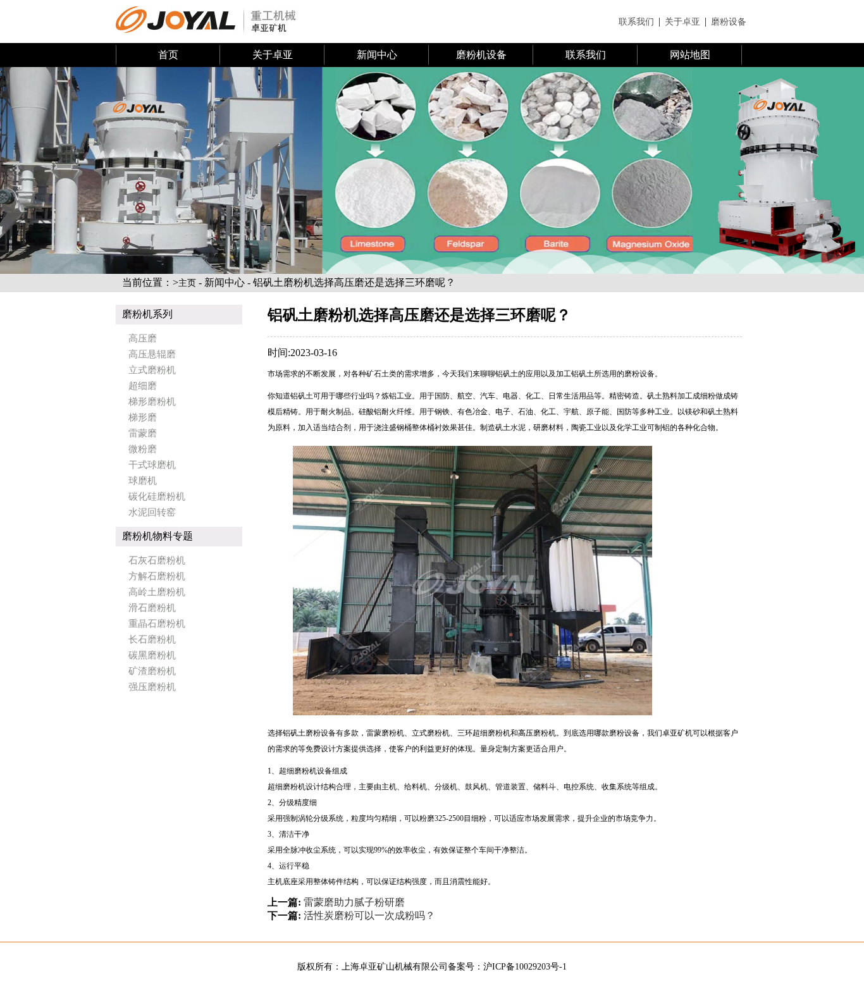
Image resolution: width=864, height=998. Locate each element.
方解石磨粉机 (156, 576)
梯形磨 (142, 417)
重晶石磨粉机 (156, 624)
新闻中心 (377, 54)
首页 (168, 54)
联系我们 (636, 22)
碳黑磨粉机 (152, 655)
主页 (187, 283)
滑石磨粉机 (152, 608)
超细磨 (142, 386)
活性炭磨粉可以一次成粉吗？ (369, 915)
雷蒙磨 (142, 433)
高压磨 (142, 338)
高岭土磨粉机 (156, 592)
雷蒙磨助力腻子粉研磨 (354, 902)
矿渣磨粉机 (152, 671)
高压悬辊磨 (152, 354)
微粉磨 (142, 449)
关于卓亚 (682, 22)
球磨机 (142, 481)
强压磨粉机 (152, 687)
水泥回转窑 (152, 512)
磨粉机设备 (481, 54)
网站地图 (690, 54)
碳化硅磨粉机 (156, 496)
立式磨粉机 (152, 370)
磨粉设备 (728, 22)
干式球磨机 (152, 465)
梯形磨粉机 (152, 402)
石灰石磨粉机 (156, 560)
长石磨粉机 (152, 639)
